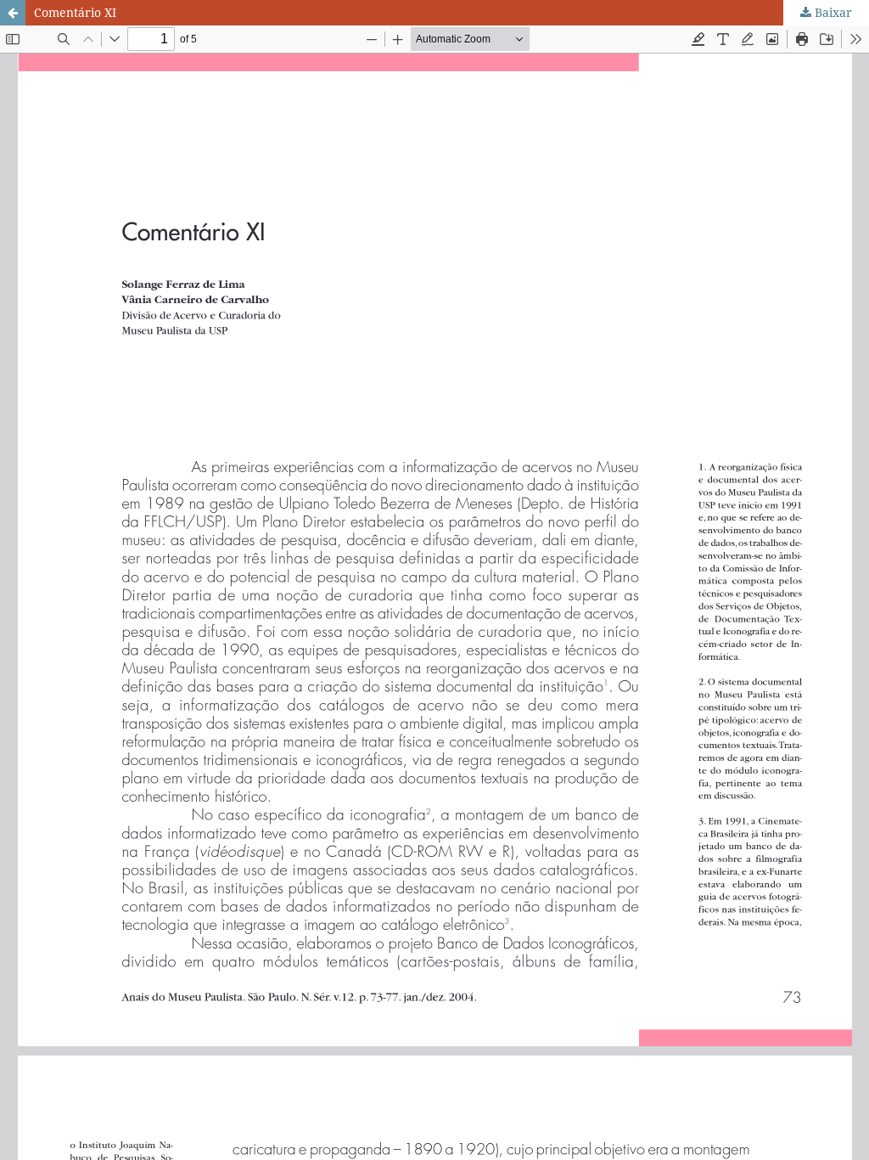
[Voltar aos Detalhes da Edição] (12, 12)
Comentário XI (75, 12)
